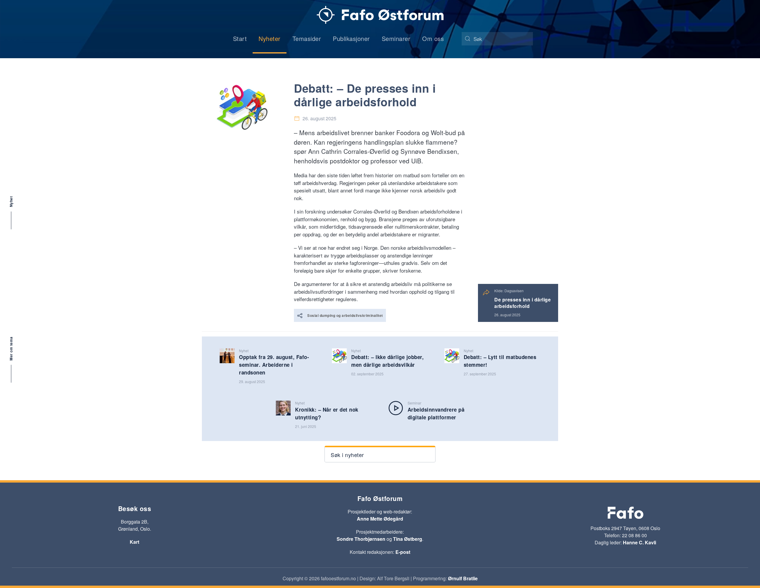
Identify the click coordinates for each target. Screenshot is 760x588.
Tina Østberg (407, 538)
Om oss (433, 38)
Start (240, 38)
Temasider (306, 38)
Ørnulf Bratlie (463, 578)
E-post (402, 552)
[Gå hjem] (380, 15)
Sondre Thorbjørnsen (361, 538)
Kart (134, 541)
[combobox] (497, 38)
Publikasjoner (351, 38)
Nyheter (270, 38)
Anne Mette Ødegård (380, 518)
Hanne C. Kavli (639, 542)
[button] (379, 454)
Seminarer (396, 38)
